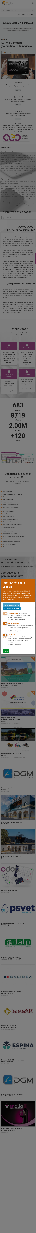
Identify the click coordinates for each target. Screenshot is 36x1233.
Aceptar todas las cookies (11, 605)
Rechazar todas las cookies (12, 608)
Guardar (6, 651)
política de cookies (8, 599)
